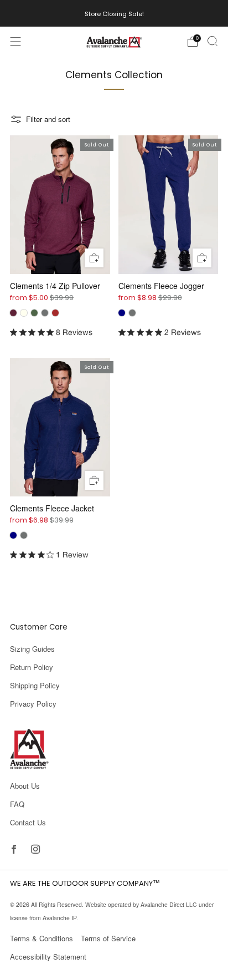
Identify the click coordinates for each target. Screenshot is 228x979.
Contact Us (28, 822)
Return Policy (31, 667)
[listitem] (114, 13)
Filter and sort (48, 119)
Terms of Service (108, 938)
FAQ (17, 804)
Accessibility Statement (48, 956)
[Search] (212, 41)
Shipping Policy (35, 685)
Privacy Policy (33, 703)
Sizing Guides (32, 648)
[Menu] (15, 41)
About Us (25, 785)
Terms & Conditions (41, 938)
